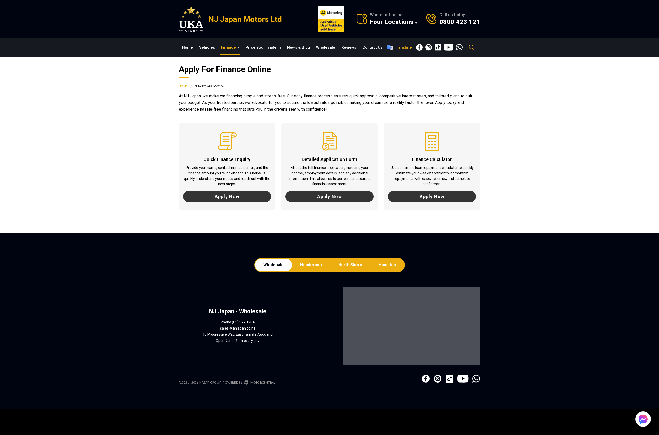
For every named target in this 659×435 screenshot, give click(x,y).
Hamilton (387, 264)
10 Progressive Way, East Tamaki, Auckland (238, 334)
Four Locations (392, 21)
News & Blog (298, 47)
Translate (403, 47)
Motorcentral (262, 382)
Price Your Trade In (263, 47)
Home (187, 47)
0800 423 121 (459, 21)
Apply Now (227, 196)
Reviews (348, 47)
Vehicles (207, 47)
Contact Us (372, 47)
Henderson (311, 264)
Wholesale (325, 47)
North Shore (350, 264)
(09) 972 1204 (243, 322)
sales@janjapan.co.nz (237, 328)
